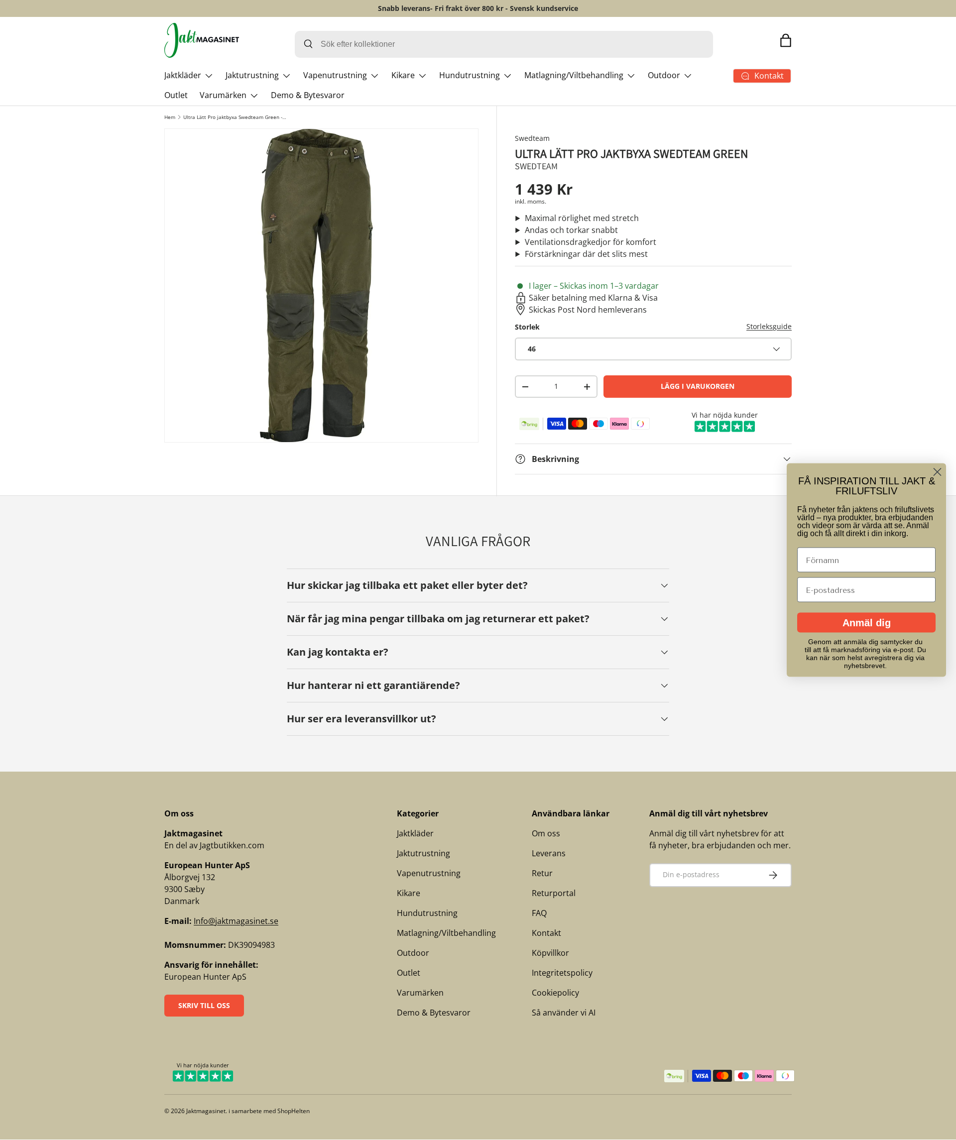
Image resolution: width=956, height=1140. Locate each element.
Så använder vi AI (564, 1012)
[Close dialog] (937, 472)
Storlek (527, 327)
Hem (169, 116)
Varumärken (223, 95)
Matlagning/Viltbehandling (573, 75)
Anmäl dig (866, 622)
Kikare (403, 75)
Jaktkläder (182, 75)
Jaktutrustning (252, 75)
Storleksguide (769, 326)
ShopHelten (293, 1111)
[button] (786, 40)
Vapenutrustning (335, 75)
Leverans (549, 853)
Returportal (554, 893)
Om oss (546, 833)
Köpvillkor (550, 952)
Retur (542, 873)
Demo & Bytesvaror (308, 95)
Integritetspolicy (562, 972)
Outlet (176, 95)
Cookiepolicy (555, 992)
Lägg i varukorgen (697, 386)
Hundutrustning (469, 75)
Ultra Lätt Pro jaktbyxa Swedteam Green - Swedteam (235, 116)
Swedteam (532, 138)
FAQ (539, 913)
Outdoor (664, 75)
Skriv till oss (204, 1005)
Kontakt (546, 932)
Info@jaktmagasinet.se (236, 920)
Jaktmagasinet (206, 1111)
